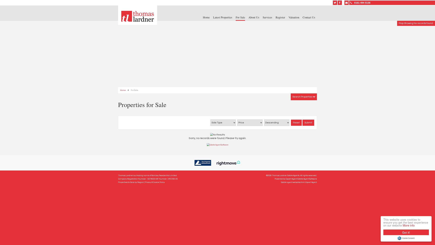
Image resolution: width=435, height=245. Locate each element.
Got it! (406, 232)
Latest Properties (222, 17)
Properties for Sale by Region (131, 182)
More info (409, 225)
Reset (296, 122)
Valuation (294, 17)
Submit (308, 122)
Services (267, 17)
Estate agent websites (291, 182)
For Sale (240, 17)
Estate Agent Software (307, 179)
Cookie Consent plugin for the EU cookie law (406, 238)
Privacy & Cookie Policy (155, 182)
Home (206, 17)
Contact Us (309, 17)
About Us (253, 17)
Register (280, 17)
